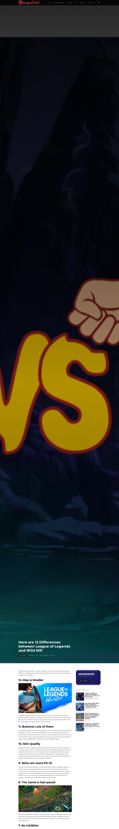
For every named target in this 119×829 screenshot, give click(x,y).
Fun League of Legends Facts (91, 698)
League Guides (88, 708)
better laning (22, 721)
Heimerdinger (52, 771)
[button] (99, 2)
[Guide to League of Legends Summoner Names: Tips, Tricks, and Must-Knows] (80, 697)
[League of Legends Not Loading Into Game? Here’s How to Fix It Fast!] (80, 727)
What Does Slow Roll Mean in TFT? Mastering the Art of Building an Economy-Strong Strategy (92, 716)
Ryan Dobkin (44, 655)
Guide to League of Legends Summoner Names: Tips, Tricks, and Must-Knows (92, 695)
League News (22, 655)
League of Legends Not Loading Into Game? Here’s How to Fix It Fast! (92, 725)
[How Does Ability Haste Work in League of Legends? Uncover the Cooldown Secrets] (80, 707)
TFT (85, 720)
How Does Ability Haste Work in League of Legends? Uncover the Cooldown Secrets (92, 705)
